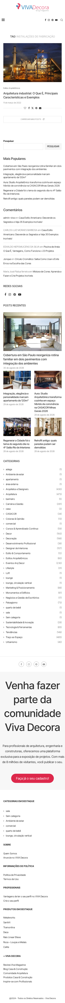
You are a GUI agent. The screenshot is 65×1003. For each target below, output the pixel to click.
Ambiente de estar (34, 474)
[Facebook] (45, 20)
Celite (6, 947)
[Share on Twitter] (32, 108)
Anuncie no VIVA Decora (15, 857)
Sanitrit (6, 922)
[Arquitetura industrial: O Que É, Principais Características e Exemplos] (32, 62)
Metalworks (9, 917)
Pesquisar (8, 141)
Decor (34, 533)
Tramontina (9, 927)
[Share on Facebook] (29, 108)
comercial (34, 523)
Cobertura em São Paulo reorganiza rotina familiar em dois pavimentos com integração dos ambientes (31, 359)
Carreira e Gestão (34, 503)
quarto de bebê (34, 607)
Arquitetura (34, 494)
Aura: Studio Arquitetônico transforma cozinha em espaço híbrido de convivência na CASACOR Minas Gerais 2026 (48, 402)
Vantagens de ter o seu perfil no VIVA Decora (25, 896)
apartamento (34, 479)
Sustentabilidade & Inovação (34, 622)
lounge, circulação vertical (34, 582)
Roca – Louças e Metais (14, 942)
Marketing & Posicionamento (34, 587)
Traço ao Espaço (34, 637)
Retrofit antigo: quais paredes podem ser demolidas (29, 198)
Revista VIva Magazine (14, 964)
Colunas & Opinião (34, 518)
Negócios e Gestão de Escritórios (34, 597)
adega (34, 469)
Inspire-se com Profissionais (17, 981)
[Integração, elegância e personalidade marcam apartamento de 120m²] (17, 380)
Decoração (34, 538)
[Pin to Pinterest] (36, 108)
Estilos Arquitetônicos (34, 558)
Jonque (7, 259)
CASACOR (34, 513)
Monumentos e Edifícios (34, 592)
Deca (5, 932)
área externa (34, 484)
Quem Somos (10, 853)
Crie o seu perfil (11, 900)
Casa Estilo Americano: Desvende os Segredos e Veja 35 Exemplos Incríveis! (30, 234)
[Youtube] (56, 20)
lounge (34, 577)
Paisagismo (34, 602)
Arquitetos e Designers (34, 489)
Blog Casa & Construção (15, 969)
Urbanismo (34, 642)
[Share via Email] (40, 108)
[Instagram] (49, 20)
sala (34, 612)
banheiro (34, 499)
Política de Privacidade (14, 874)
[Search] (61, 20)
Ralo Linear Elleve (12, 937)
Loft (34, 573)
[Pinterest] (53, 20)
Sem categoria (34, 617)
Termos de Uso (11, 879)
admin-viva (9, 217)
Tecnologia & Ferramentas (34, 627)
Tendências (34, 632)
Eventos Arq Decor (34, 563)
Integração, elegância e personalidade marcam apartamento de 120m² (15, 397)
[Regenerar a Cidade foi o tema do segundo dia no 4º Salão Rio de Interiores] (17, 427)
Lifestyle (34, 568)
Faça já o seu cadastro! (32, 778)
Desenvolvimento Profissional (34, 543)
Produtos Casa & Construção (17, 977)
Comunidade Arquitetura (15, 973)
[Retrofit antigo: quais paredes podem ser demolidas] (48, 427)
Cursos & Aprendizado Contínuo (34, 528)
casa (34, 508)
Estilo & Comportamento (34, 553)
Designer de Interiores (34, 548)
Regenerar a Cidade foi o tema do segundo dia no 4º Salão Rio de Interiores (16, 444)
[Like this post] (25, 108)
